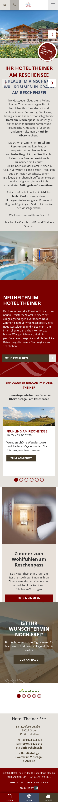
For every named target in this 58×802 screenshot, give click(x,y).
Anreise (30, 761)
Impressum (16, 782)
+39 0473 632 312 (31, 744)
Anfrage (48, 800)
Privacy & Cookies (37, 782)
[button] (53, 5)
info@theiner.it (32, 747)
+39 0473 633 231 (31, 740)
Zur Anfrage (29, 660)
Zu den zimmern (29, 598)
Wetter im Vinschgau (30, 757)
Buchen (9, 800)
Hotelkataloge (30, 753)
